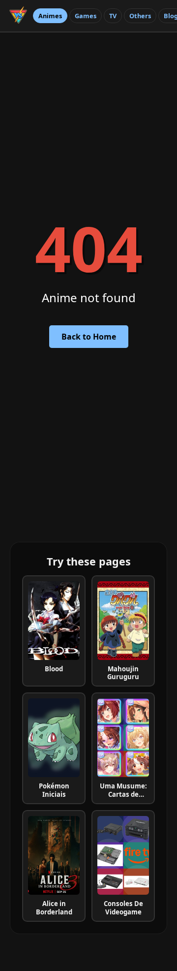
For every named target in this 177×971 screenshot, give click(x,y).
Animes (50, 15)
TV (113, 15)
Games (85, 15)
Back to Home (88, 336)
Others (140, 15)
